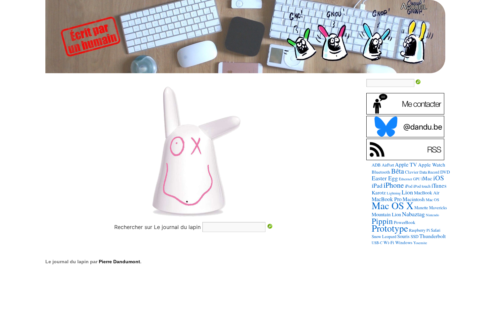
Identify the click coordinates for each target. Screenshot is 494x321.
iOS (438, 177)
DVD (445, 172)
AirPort (388, 165)
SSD (414, 236)
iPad (377, 185)
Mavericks (438, 208)
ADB (376, 165)
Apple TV (406, 164)
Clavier (411, 172)
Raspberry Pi (419, 230)
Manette (421, 208)
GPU (416, 178)
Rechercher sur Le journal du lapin (157, 227)
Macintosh (414, 198)
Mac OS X (392, 205)
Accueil (414, 6)
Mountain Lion (386, 214)
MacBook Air (427, 193)
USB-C (377, 242)
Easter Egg (385, 178)
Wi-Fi (388, 242)
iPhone (393, 185)
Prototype (390, 228)
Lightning (394, 193)
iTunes (439, 185)
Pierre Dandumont (119, 261)
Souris (403, 236)
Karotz (379, 192)
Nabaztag (413, 214)
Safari (435, 230)
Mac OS (432, 199)
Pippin (382, 221)
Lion (407, 192)
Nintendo (432, 215)
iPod (408, 186)
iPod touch (421, 186)
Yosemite (420, 242)
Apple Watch (431, 164)
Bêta (397, 171)
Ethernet (405, 178)
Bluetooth (381, 172)
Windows (403, 242)
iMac (426, 178)
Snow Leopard (384, 236)
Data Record (429, 172)
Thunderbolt (432, 235)
